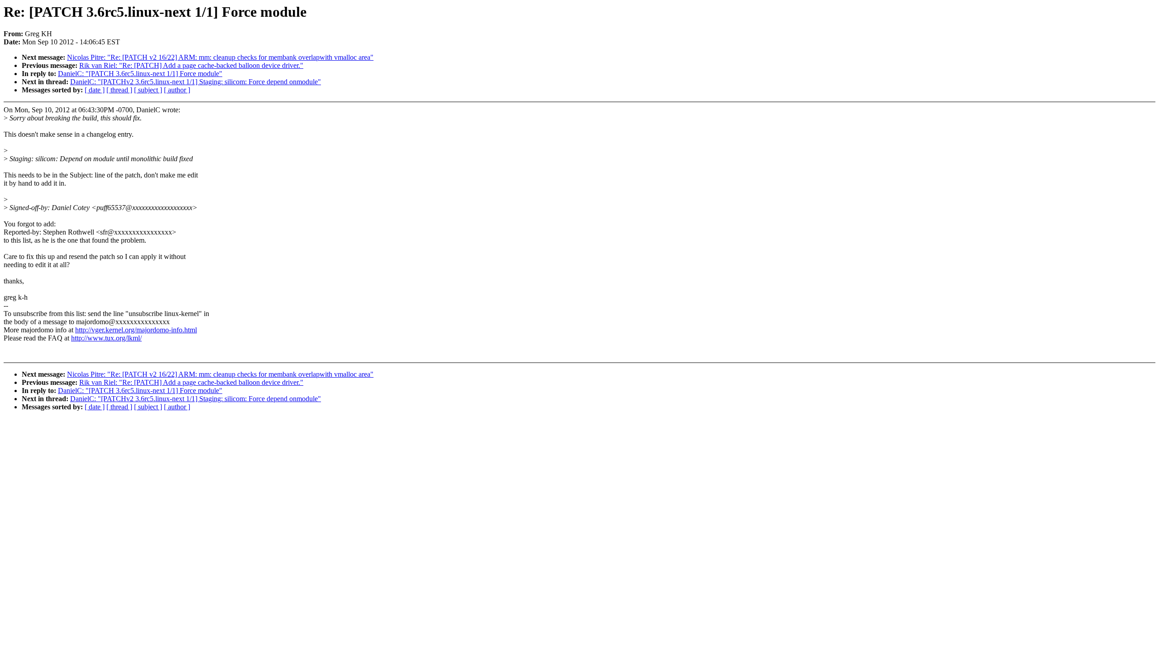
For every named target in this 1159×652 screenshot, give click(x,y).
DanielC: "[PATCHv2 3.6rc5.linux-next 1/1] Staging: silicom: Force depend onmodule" (195, 82)
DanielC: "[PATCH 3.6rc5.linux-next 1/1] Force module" (140, 73)
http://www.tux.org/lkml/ (106, 338)
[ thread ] (119, 90)
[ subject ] (148, 90)
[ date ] (95, 90)
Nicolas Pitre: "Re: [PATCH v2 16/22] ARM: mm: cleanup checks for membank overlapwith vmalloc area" (220, 57)
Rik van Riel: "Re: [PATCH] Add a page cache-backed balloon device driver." (191, 65)
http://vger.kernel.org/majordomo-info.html (136, 330)
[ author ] (177, 90)
